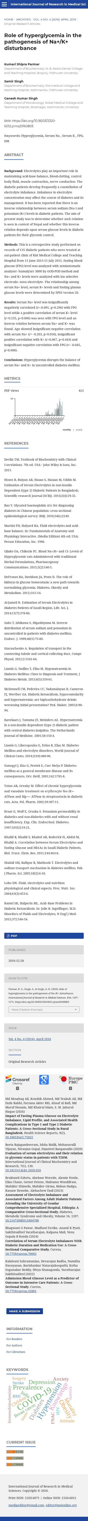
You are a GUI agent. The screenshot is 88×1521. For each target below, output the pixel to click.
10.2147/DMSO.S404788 (22, 1220)
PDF (13, 935)
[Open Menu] (4, 4)
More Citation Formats (27, 1009)
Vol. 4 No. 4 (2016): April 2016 (54, 19)
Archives (23, 19)
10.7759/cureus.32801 (21, 1291)
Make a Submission (24, 1311)
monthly (67, 429)
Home (8, 19)
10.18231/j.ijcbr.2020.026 (23, 1170)
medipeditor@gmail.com (26, 1505)
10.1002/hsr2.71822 (19, 1137)
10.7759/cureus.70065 (21, 1254)
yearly (79, 429)
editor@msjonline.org (61, 1505)
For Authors (14, 1345)
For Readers (14, 1339)
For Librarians (15, 1352)
